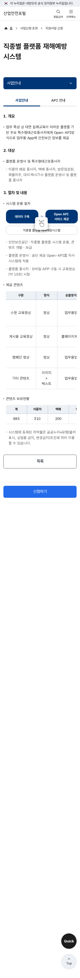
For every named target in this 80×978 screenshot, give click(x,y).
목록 (40, 461)
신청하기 (40, 491)
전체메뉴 (71, 16)
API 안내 (58, 100)
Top (69, 963)
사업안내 (14, 83)
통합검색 (58, 16)
